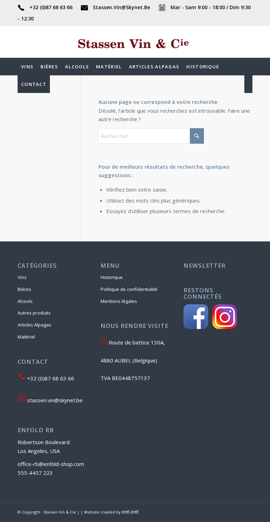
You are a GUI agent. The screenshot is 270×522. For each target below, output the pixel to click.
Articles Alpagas (34, 325)
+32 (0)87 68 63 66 (51, 7)
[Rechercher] (248, 84)
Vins (22, 277)
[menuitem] (27, 66)
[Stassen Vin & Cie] (135, 52)
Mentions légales (119, 301)
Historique (112, 277)
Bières (24, 289)
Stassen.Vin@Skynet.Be (121, 7)
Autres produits (34, 313)
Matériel (26, 337)
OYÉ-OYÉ (130, 512)
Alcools (25, 301)
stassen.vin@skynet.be (54, 400)
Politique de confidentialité (129, 289)
